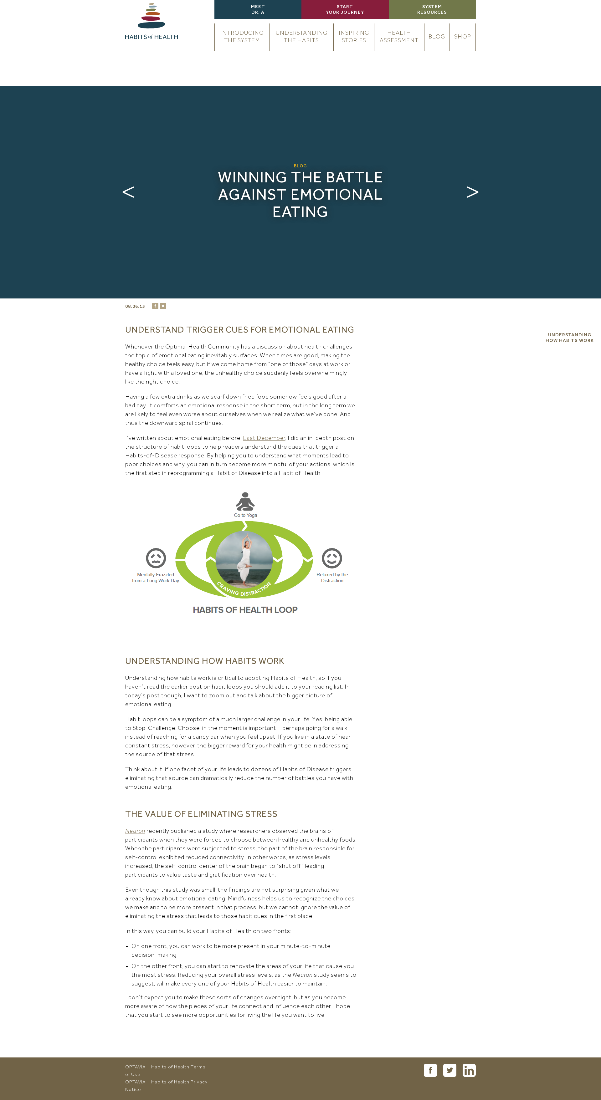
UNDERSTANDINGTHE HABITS (301, 37)
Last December (264, 438)
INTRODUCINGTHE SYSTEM (242, 37)
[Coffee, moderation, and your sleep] (472, 192)
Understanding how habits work (570, 338)
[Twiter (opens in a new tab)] (449, 1070)
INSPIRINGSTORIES (354, 37)
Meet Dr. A (258, 10)
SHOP (462, 37)
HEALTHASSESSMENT (399, 37)
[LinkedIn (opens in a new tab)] (469, 1070)
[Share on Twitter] (163, 306)
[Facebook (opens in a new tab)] (430, 1070)
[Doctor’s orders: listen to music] (128, 192)
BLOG (437, 37)
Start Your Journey (345, 10)
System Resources (432, 10)
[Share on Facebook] (155, 306)
